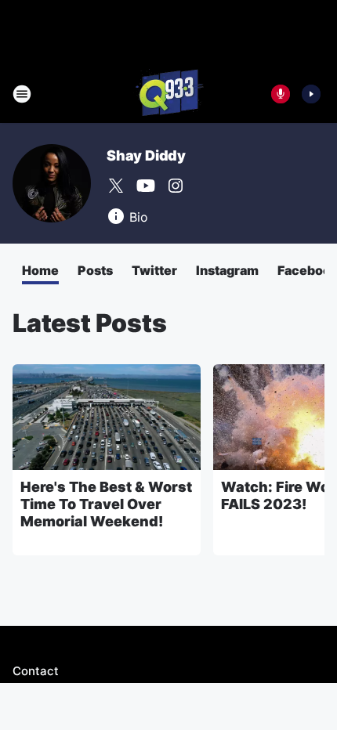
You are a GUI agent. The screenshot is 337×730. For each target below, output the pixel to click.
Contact (36, 670)
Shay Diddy (146, 155)
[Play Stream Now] (311, 94)
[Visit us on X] (116, 185)
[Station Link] (168, 94)
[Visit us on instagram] (175, 185)
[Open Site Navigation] (22, 94)
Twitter (154, 270)
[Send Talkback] (280, 94)
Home (40, 270)
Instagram (227, 270)
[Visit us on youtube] (145, 185)
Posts (95, 270)
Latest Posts (90, 323)
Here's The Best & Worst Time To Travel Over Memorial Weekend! (106, 504)
